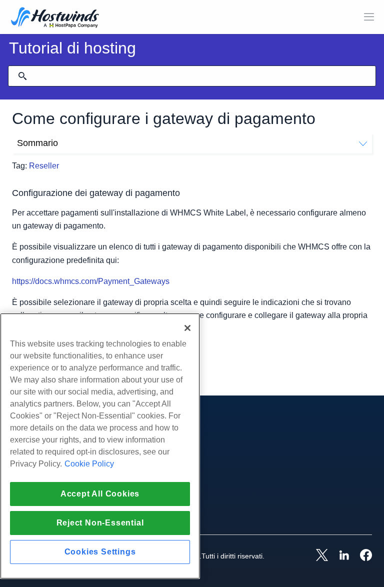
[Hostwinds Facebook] (361, 556)
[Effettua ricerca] (22, 76)
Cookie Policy (89, 464)
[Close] (187, 328)
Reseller (44, 166)
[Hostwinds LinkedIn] (339, 556)
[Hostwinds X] (317, 556)
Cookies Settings (100, 552)
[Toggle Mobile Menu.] (369, 17)
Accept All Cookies (100, 494)
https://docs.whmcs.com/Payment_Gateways (91, 281)
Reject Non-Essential (100, 522)
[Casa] (55, 18)
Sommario (37, 143)
